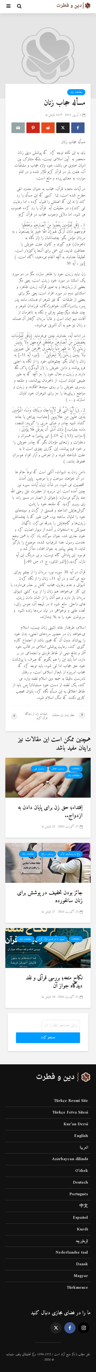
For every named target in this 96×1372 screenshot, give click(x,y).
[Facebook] (69, 1327)
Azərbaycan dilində (70, 1159)
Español (80, 1217)
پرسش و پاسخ (47, 854)
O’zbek (81, 1171)
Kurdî (82, 1229)
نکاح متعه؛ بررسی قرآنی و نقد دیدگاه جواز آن (54, 982)
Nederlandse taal (71, 1252)
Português (78, 1194)
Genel (76, 769)
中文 (83, 1206)
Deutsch (80, 1182)
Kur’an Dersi (75, 1124)
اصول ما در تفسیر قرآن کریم (52, 939)
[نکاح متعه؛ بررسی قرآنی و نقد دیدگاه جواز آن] (48, 947)
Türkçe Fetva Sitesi (70, 1112)
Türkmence (77, 1287)
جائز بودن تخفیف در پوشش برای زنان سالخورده (50, 897)
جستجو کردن (48, 1037)
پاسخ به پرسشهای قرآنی (70, 854)
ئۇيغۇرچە (82, 1241)
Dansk (82, 1264)
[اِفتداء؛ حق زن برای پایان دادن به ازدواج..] (48, 777)
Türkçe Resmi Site (71, 1101)
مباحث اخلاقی (58, 769)
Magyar (81, 1276)
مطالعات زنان (76, 92)
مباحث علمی (39, 769)
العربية (84, 1147)
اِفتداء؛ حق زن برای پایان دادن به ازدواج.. (50, 812)
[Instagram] (83, 1327)
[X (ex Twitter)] (56, 1327)
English (81, 1136)
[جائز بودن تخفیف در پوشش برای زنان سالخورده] (48, 862)
